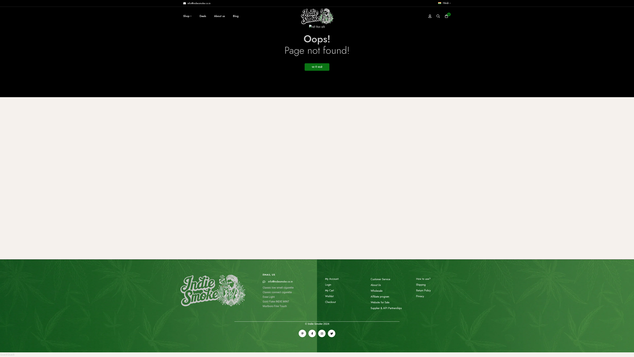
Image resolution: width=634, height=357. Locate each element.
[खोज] (438, 16)
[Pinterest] (302, 333)
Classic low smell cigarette (278, 287)
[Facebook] (312, 333)
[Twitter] (331, 333)
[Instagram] (322, 333)
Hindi (446, 3)
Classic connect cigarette (277, 292)
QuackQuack (7, 355)
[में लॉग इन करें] (430, 16)
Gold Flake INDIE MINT (276, 301)
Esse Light (269, 296)
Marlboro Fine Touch (275, 306)
